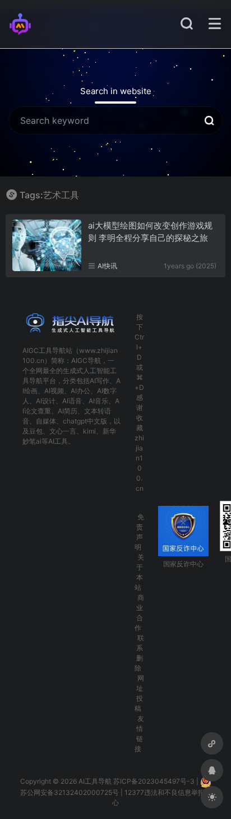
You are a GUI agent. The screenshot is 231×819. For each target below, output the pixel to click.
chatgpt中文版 (85, 421)
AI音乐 (98, 401)
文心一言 (62, 431)
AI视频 (54, 391)
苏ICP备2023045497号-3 (154, 782)
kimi (89, 431)
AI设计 (46, 401)
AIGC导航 (86, 360)
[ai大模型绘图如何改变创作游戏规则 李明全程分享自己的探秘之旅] (46, 245)
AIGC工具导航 (44, 350)
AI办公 (80, 391)
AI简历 (67, 411)
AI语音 (72, 401)
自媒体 (46, 421)
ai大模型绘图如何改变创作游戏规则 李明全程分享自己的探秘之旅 (150, 231)
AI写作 (99, 380)
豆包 (36, 431)
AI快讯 (107, 266)
